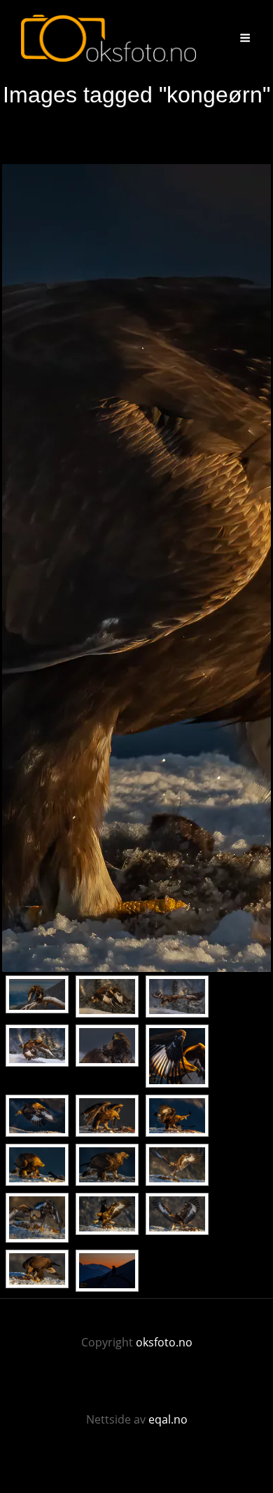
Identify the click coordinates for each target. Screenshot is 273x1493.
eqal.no (168, 1419)
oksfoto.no (164, 1342)
